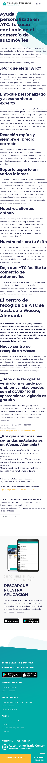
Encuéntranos (8, 706)
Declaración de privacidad (13, 728)
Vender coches (8, 691)
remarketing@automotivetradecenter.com (18, 431)
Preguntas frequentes (11, 721)
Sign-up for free (15, 757)
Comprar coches (9, 687)
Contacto (6, 724)
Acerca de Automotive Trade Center (17, 702)
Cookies (5, 731)
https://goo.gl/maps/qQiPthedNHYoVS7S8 (17, 490)
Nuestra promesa (9, 709)
